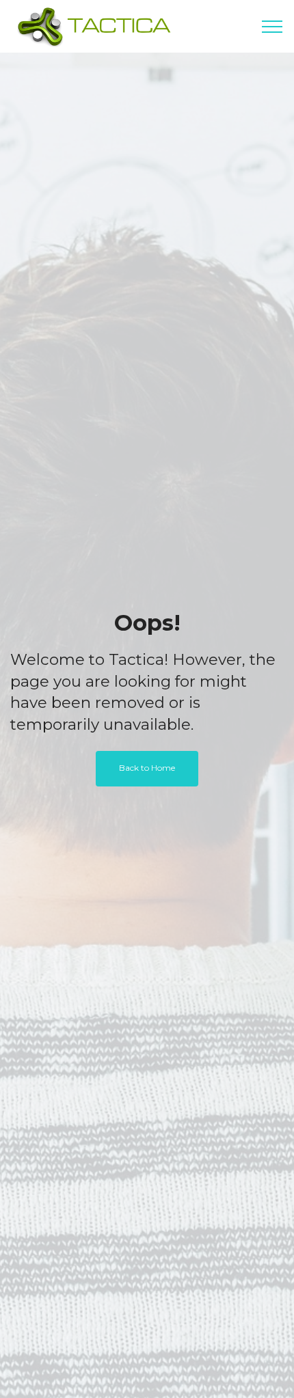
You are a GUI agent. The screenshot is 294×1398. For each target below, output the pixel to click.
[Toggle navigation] (272, 26)
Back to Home (147, 768)
